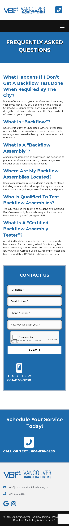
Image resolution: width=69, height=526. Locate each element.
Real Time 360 (47, 520)
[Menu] (62, 26)
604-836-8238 (43, 451)
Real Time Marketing (25, 520)
